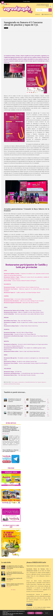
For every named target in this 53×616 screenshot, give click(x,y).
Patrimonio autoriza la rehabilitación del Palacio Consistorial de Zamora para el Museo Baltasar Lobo (38, 400)
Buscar (50, 10)
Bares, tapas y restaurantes (18, 382)
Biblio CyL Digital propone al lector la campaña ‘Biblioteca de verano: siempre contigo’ (15, 413)
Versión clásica (26, 1)
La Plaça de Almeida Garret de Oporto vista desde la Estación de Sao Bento (15, 573)
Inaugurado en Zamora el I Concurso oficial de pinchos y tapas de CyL (23, 23)
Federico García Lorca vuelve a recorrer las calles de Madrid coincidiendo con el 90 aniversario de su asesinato (37, 407)
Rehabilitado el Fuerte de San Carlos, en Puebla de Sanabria (14, 400)
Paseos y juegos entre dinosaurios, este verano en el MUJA (15, 584)
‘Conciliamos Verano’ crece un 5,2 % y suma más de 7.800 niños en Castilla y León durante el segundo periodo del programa (37, 414)
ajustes (11, 614)
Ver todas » (13, 589)
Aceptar (30, 613)
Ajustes (46, 613)
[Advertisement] (26, 43)
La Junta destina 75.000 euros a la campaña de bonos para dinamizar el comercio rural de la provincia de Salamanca (15, 407)
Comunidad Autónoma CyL (31, 382)
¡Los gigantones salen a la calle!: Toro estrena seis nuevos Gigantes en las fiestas (15, 567)
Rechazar (39, 613)
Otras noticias (16, 384)
